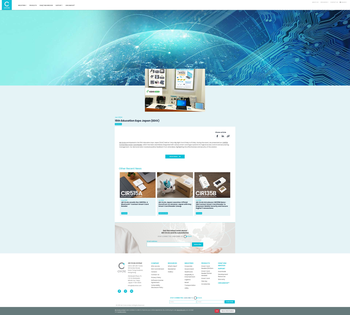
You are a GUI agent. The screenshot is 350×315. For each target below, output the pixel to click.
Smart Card (205, 278)
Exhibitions (118, 124)
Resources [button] (324, 2)
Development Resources (223, 275)
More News (174, 156)
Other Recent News (130, 168)
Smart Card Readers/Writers (207, 267)
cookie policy (121, 312)
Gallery (170, 272)
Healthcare (189, 272)
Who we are (155, 266)
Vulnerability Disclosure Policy (157, 286)
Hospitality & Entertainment (190, 276)
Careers (154, 272)
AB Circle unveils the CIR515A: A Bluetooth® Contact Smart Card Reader (135, 204)
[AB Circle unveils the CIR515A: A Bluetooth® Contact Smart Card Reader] (138, 185)
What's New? (172, 266)
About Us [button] (315, 2)
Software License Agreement (157, 281)
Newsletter (172, 269)
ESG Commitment (157, 269)
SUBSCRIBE (229, 302)
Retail (187, 282)
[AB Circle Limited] (121, 267)
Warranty (221, 279)
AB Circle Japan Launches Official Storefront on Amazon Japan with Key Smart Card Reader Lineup (175, 204)
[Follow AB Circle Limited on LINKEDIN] (132, 291)
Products (33, 5)
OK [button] (217, 311)
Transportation (190, 285)
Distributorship (163, 213)
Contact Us (334, 2)
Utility (187, 288)
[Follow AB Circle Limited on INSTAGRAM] (125, 291)
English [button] (343, 2)
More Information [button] (227, 311)
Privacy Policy (156, 277)
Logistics (188, 280)
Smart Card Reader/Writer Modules (206, 273)
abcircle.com (181, 310)
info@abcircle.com (134, 285)
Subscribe (197, 244)
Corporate (188, 266)
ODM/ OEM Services (46, 5)
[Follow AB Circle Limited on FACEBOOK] (119, 291)
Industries (189, 263)
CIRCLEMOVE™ (70, 5)
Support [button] (59, 5)
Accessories (205, 284)
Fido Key (204, 281)
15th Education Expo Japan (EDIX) (137, 120)
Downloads (222, 271)
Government (189, 269)
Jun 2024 (118, 117)
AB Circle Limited (135, 263)
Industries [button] (22, 5)
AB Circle (122, 143)
